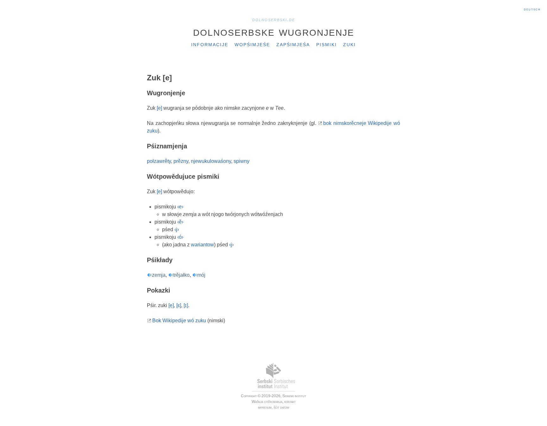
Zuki (349, 43)
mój (201, 275)
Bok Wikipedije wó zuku (179, 320)
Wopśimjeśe (252, 43)
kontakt (290, 401)
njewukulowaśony (211, 161)
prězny (180, 161)
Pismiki (326, 43)
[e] (159, 108)
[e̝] (171, 305)
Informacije (209, 43)
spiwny (241, 161)
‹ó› (180, 237)
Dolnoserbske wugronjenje (273, 31)
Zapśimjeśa (293, 43)
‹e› (180, 206)
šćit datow (281, 407)
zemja (159, 275)
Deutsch (532, 9)
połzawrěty (159, 161)
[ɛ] (178, 305)
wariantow (202, 244)
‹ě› (180, 222)
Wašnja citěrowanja (267, 401)
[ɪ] (186, 305)
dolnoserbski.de (273, 19)
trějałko (181, 275)
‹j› (176, 229)
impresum (265, 407)
